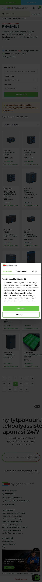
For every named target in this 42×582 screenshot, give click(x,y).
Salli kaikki (21, 308)
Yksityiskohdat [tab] (21, 271)
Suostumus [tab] (7, 271)
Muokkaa (19, 315)
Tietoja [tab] (34, 271)
